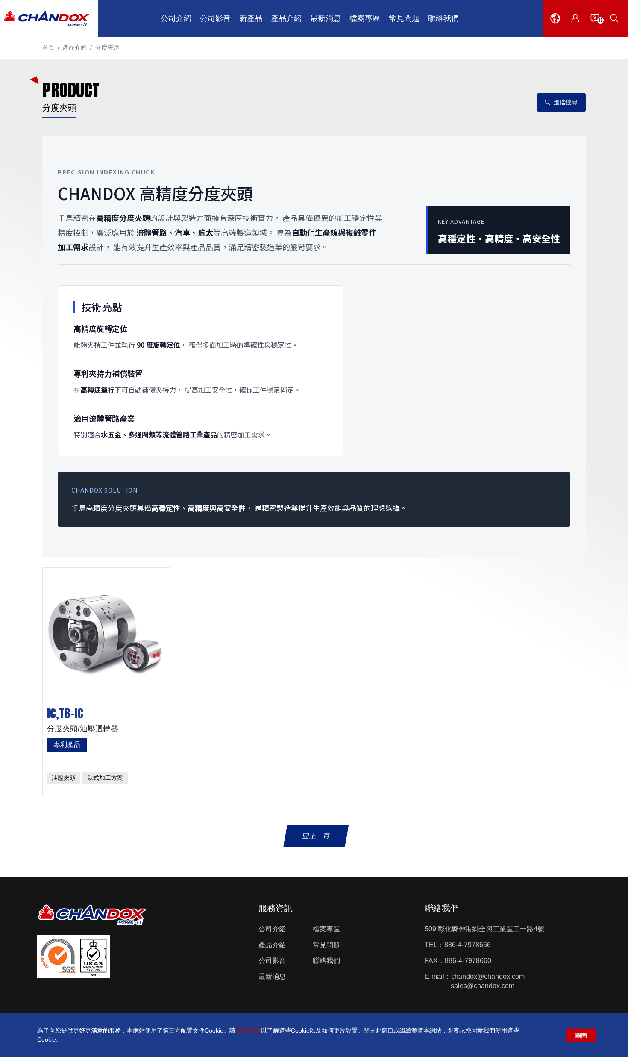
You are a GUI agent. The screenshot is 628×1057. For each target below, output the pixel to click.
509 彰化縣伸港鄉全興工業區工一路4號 (484, 929)
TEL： (434, 944)
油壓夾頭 (64, 777)
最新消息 (272, 976)
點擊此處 (249, 1030)
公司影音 (272, 960)
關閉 (581, 1035)
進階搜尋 (566, 102)
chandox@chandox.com (488, 976)
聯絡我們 (326, 960)
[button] (555, 18)
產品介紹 (75, 47)
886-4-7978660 (468, 960)
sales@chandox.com (482, 985)
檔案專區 (326, 929)
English (554, 38)
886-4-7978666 (467, 944)
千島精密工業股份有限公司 (46, 18)
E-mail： (438, 976)
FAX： (435, 960)
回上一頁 (316, 836)
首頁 (48, 47)
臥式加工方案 (105, 777)
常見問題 (326, 944)
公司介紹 (272, 929)
